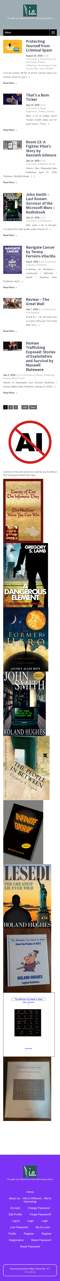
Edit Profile (15, 1214)
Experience (46, 59)
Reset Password (41, 1240)
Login (30, 1220)
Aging (43, 108)
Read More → (10, 83)
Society (50, 111)
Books (52, 164)
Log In (16, 1220)
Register (29, 1233)
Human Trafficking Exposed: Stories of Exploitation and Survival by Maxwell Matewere (40, 356)
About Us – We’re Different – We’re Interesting (30, 1200)
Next (33, 407)
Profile (12, 1233)
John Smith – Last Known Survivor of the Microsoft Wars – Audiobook (40, 203)
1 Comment (47, 309)
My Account (43, 1227)
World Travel (18, 378)
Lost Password (19, 1227)
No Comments (48, 261)
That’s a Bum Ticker (37, 97)
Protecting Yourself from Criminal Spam (39, 46)
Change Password (39, 1208)
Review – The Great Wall (37, 301)
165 (25, 407)
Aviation (44, 164)
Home (30, 1192)
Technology (43, 65)
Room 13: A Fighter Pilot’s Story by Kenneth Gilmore (41, 148)
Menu (8, 32)
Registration (16, 1240)
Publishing (31, 65)
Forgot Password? (40, 1214)
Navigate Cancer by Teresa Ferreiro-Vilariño (41, 251)
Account (15, 1208)
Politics (41, 62)
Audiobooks (46, 220)
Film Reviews (32, 312)
